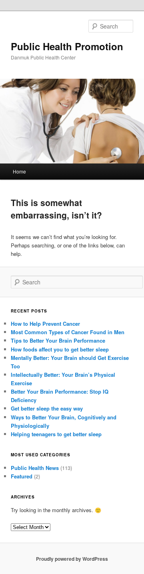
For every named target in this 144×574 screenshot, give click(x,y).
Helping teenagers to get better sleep (56, 434)
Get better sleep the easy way (47, 408)
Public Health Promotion (67, 46)
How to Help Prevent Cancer (45, 323)
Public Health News (35, 468)
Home (19, 171)
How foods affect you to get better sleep (60, 349)
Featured (21, 476)
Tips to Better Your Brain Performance (58, 340)
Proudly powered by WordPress (72, 558)
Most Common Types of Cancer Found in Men (67, 332)
